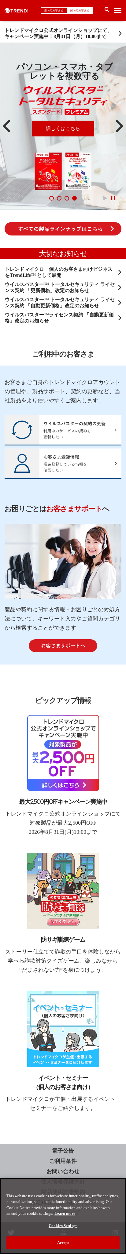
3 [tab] (67, 198)
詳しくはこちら (63, 128)
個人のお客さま (80, 10)
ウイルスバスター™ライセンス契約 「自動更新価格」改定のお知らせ (59, 317)
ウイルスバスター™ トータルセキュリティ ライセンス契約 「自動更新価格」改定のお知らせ (60, 302)
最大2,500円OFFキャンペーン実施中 (63, 801)
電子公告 (63, 1151)
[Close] (118, 1187)
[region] (63, 1216)
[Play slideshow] (105, 198)
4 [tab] (74, 198)
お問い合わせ (63, 1171)
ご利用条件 (63, 1161)
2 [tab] (59, 198)
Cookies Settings (63, 1225)
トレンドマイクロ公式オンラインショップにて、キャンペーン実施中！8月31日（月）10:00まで (58, 33)
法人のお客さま (54, 10)
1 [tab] (51, 198)
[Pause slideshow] (113, 198)
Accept (63, 1242)
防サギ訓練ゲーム (63, 939)
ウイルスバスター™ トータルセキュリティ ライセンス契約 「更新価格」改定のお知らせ (60, 287)
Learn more (64, 1213)
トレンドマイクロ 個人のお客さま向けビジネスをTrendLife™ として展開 (59, 272)
